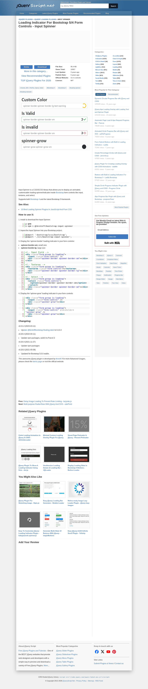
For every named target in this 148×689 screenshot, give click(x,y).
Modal (98, 267)
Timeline (105, 283)
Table (114, 78)
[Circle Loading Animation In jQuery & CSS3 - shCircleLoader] (29, 424)
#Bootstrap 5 (51, 88)
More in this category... (36, 71)
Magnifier (123, 263)
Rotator (115, 72)
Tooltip (97, 84)
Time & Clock (117, 81)
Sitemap (91, 681)
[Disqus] (54, 573)
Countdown (100, 259)
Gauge (110, 279)
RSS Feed (99, 681)
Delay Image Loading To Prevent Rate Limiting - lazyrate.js (48, 401)
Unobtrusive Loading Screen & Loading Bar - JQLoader (52, 468)
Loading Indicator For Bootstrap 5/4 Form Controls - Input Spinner (50, 24)
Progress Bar (119, 275)
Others (97, 72)
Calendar (107, 267)
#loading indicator (26, 92)
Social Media (99, 78)
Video (123, 283)
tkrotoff (58, 359)
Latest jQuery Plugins (50, 13)
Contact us (119, 663)
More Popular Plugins (121, 207)
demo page (37, 362)
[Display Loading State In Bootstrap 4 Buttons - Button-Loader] (79, 454)
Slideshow (116, 75)
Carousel (119, 255)
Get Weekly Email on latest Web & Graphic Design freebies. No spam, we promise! (111, 222)
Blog (107, 13)
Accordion (116, 56)
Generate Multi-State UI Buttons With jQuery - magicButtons (52, 533)
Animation (98, 59)
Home (22, 13)
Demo (26, 67)
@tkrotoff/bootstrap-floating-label (41, 330)
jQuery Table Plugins (64, 662)
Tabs (98, 283)
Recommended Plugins (91, 13)
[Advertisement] (54, 46)
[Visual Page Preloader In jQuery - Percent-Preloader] (79, 424)
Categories (33, 13)
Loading (115, 67)
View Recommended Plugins (36, 76)
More (46, 666)
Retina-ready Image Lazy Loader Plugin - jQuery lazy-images (79, 503)
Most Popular (101, 94)
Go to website (76, 78)
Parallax (108, 271)
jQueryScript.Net (69, 681)
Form (114, 61)
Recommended (113, 94)
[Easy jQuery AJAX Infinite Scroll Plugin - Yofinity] (79, 520)
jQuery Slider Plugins (65, 651)
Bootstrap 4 (35, 199)
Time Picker (118, 271)
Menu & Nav (99, 70)
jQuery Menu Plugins (64, 658)
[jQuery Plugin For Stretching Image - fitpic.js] (29, 489)
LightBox (98, 67)
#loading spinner (75, 88)
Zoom (114, 84)
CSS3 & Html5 (100, 61)
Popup (99, 275)
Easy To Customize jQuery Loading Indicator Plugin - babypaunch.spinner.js (28, 533)
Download (42, 67)
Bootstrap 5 (100, 255)
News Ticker (117, 267)
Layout (115, 64)
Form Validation (101, 263)
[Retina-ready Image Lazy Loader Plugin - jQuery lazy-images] (79, 489)
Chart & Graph (117, 59)
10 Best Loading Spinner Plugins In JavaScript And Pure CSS (46, 209)
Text (96, 81)
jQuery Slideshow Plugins (66, 654)
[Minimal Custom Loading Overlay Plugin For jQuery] (54, 424)
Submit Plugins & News (103, 663)
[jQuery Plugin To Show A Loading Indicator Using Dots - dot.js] (29, 454)
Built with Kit (112, 243)
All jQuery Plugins (101, 56)
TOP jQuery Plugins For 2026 (36, 80)
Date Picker (113, 263)
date (25, 330)
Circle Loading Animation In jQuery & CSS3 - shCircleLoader (29, 437)
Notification (107, 275)
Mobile (115, 70)
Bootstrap (60, 193)
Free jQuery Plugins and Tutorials (36, 4)
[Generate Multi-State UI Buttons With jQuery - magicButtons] (54, 520)
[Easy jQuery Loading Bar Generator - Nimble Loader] (54, 489)
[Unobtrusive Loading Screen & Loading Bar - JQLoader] (54, 454)
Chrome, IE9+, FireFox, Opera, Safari (31, 88)
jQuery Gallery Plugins (65, 666)
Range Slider (101, 279)
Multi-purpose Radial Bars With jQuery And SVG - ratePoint (48, 404)
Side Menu (119, 279)
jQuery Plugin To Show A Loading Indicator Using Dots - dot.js (28, 468)
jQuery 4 (110, 255)
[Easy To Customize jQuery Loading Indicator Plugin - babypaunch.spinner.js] (29, 520)
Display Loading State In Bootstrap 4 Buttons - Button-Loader (77, 468)
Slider (97, 75)
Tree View (115, 283)
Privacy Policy (81, 681)
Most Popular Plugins (70, 13)
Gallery (97, 64)
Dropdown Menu (112, 259)
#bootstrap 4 (62, 88)
